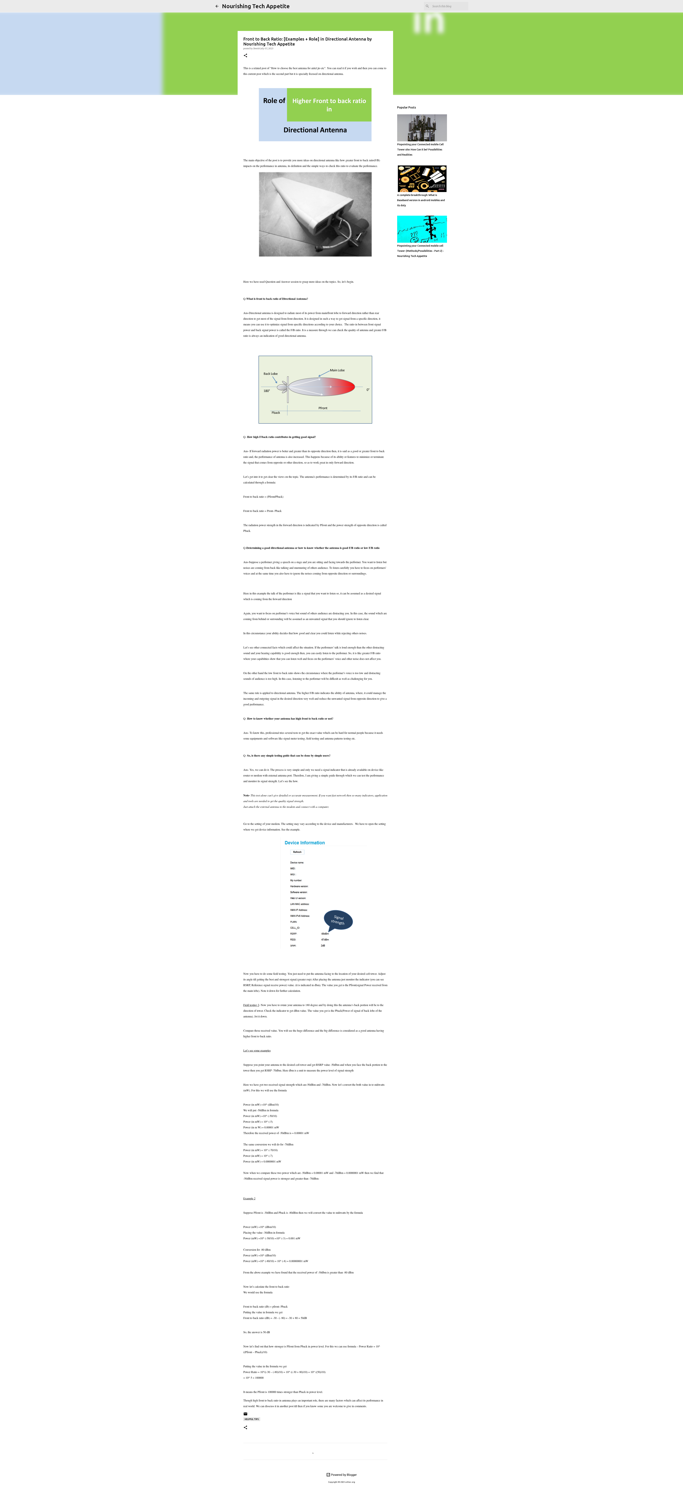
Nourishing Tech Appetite (256, 6)
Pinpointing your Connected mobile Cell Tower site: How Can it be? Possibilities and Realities (420, 149)
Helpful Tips (252, 1419)
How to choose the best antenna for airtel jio (295, 68)
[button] (245, 55)
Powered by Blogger (343, 1474)
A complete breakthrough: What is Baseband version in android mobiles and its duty (421, 200)
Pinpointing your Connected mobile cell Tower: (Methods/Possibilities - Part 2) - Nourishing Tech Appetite (420, 250)
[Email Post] (245, 1415)
